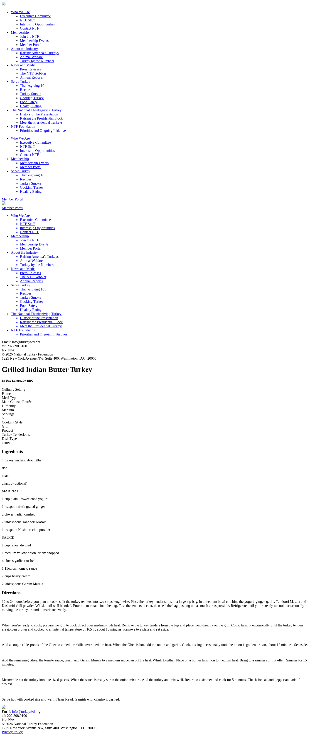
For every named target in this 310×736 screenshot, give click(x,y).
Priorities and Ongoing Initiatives (43, 131)
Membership (20, 32)
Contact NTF (29, 28)
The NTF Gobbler (33, 73)
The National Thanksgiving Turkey (36, 110)
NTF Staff (27, 20)
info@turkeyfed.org (26, 711)
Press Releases (30, 69)
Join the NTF (29, 36)
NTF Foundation (23, 126)
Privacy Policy (12, 732)
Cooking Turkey (32, 98)
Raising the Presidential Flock (41, 118)
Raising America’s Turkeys (39, 53)
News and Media (23, 65)
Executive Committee (35, 16)
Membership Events (34, 41)
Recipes (25, 90)
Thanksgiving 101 (33, 86)
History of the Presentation (39, 114)
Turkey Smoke (30, 94)
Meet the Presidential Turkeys (41, 122)
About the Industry (24, 49)
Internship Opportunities (37, 24)
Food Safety (28, 102)
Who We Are (20, 12)
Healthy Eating (31, 106)
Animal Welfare (31, 57)
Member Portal (30, 45)
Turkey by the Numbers (37, 61)
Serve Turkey (20, 81)
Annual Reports (31, 77)
